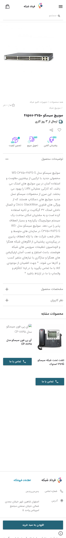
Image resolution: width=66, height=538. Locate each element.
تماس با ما (48, 382)
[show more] (7, 159)
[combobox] (30, 16)
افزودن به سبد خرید (33, 525)
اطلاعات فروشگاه (22, 480)
